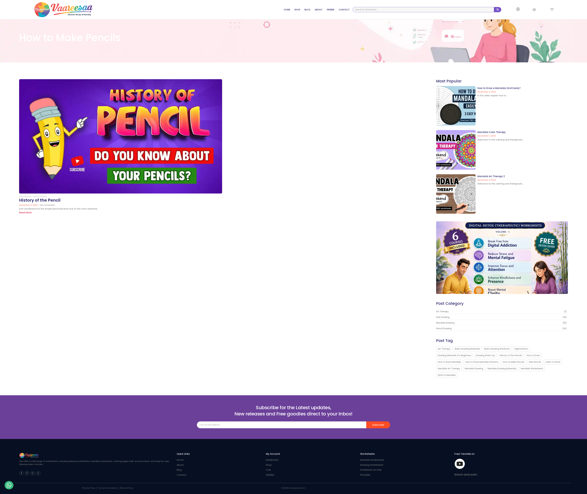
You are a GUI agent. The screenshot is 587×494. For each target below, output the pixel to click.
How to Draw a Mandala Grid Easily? (499, 88)
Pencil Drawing (40, 196)
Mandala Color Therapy (491, 132)
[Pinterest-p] (27, 473)
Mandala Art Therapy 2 (491, 176)
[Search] (497, 9)
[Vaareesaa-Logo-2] (29, 455)
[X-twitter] (38, 473)
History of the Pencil (40, 200)
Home (22, 48)
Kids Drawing (26, 196)
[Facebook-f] (21, 473)
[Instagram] (32, 473)
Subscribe (378, 425)
